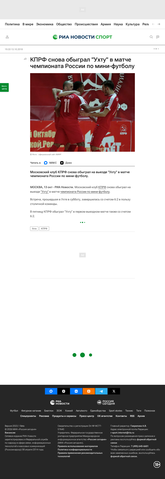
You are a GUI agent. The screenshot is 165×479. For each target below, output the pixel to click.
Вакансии (10, 432)
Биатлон (48, 410)
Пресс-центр (86, 416)
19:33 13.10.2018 (14, 49)
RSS (132, 416)
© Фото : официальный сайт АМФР (45, 154)
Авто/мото (81, 410)
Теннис (129, 410)
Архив (141, 416)
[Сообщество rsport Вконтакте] (76, 391)
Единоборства (98, 410)
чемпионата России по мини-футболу (85, 191)
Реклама (44, 416)
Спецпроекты (28, 416)
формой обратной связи (124, 456)
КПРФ (102, 187)
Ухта (34, 228)
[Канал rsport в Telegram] (101, 391)
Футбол (14, 410)
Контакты (121, 416)
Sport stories (115, 410)
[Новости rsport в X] (114, 391)
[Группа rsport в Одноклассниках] (89, 391)
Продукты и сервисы (64, 416)
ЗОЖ (59, 410)
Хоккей (69, 410)
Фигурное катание (31, 410)
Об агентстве (104, 416)
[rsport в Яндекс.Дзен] (64, 391)
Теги (138, 410)
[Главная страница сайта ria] (71, 37)
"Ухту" (45, 191)
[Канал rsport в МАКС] (51, 391)
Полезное (149, 410)
